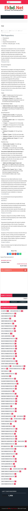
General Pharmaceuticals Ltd (7, 373)
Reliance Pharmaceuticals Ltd (8, 438)
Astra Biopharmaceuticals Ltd (8, 338)
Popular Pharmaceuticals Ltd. (8, 428)
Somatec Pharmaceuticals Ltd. (8, 453)
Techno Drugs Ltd (5, 468)
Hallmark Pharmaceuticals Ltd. (8, 381)
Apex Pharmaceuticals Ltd (7, 328)
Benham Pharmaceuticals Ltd (7, 346)
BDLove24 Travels (22, 508)
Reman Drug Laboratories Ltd (7, 441)
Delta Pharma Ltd (5, 366)
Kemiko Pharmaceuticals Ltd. (7, 393)
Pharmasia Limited (5, 423)
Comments (23, 301)
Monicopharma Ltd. (5, 406)
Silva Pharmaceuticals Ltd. (7, 451)
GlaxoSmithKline (5, 376)
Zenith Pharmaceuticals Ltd (7, 481)
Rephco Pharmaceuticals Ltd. (7, 443)
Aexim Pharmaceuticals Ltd (7, 316)
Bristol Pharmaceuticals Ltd (7, 353)
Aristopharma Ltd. (5, 333)
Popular (14, 301)
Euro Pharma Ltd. (5, 371)
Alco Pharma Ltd (5, 318)
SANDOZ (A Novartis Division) (7, 448)
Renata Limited (21, 441)
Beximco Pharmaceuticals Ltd (7, 348)
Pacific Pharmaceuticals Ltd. (7, 421)
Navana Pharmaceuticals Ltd (7, 411)
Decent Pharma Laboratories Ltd (8, 363)
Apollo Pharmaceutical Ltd (7, 331)
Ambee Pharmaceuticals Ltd (7, 321)
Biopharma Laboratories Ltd (7, 351)
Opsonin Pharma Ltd (18, 418)
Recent (5, 301)
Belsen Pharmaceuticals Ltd (7, 343)
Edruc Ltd (3, 368)
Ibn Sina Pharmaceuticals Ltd (7, 386)
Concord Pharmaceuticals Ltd (8, 361)
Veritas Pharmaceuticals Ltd (7, 476)
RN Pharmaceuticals (5, 446)
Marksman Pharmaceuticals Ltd (8, 396)
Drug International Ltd (18, 366)
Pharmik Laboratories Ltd (6, 426)
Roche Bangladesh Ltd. (19, 446)
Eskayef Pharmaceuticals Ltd (15, 368)
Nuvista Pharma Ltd (5, 418)
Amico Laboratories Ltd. (6, 323)
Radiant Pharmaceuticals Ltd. (7, 436)
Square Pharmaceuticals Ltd (7, 458)
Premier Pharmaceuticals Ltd (7, 431)
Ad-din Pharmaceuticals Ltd (7, 313)
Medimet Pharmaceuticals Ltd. (8, 401)
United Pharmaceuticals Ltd (7, 473)
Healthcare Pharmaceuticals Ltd (8, 383)
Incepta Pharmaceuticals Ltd (7, 388)
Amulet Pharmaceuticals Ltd (7, 326)
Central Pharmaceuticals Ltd (7, 356)
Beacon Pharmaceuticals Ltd (7, 341)
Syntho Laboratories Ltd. (6, 463)
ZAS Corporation (5, 478)
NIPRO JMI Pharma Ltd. (6, 413)
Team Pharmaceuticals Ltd (7, 466)
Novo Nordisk (20, 416)
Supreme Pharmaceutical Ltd (7, 461)
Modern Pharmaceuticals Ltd (7, 403)
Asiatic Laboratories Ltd (6, 336)
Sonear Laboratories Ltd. (6, 456)
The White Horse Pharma (18, 468)
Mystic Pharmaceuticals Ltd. (7, 408)
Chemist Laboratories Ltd (6, 358)
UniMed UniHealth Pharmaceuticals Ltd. (10, 471)
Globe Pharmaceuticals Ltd (7, 378)
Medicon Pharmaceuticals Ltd (8, 398)
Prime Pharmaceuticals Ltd (7, 433)
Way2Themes (14, 508)
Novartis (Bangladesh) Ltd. (7, 416)
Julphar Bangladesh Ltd (6, 391)
